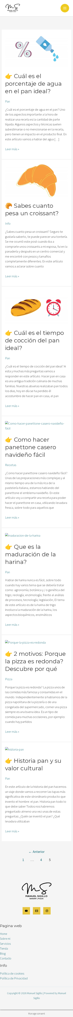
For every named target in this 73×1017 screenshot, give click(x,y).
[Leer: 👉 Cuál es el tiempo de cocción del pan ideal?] (36, 307)
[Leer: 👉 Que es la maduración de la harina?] (22, 535)
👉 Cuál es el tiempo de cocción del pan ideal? (34, 340)
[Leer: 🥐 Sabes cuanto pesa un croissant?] (36, 180)
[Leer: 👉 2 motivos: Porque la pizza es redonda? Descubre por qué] (25, 642)
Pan (7, 101)
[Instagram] (47, 910)
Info (8, 223)
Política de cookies (12, 973)
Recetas (10, 465)
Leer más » (12, 149)
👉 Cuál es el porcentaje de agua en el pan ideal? (33, 83)
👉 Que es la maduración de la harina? (30, 554)
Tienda (4, 948)
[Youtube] (26, 910)
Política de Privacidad (14, 978)
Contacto (5, 958)
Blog (3, 953)
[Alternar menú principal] (65, 8)
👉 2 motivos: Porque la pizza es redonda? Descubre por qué (35, 661)
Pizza (8, 679)
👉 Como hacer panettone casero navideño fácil (30, 447)
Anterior (36, 851)
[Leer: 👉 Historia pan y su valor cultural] (14, 749)
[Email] (36, 910)
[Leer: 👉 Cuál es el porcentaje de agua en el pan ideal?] (36, 50)
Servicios (5, 943)
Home (3, 934)
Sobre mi (5, 938)
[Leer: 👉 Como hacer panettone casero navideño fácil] (36, 425)
